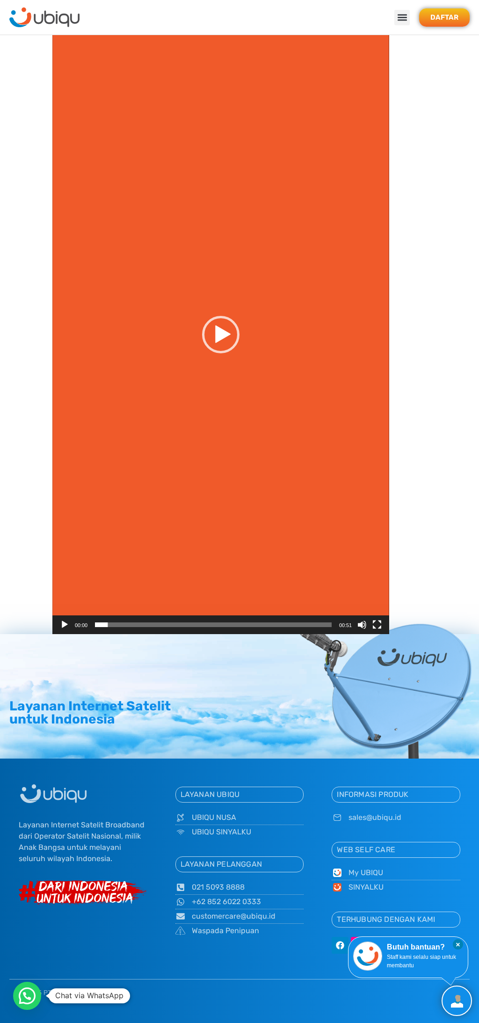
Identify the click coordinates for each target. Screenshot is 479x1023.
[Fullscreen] (377, 624)
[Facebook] (340, 945)
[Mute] (362, 624)
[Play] (64, 624)
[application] (220, 334)
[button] (402, 17)
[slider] (213, 624)
